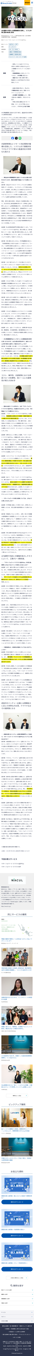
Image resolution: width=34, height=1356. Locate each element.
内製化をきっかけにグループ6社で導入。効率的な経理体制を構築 (16, 1159)
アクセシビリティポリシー (25, 1334)
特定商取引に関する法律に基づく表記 (20, 1329)
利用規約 (7, 1329)
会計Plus (11, 44)
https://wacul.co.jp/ (6, 906)
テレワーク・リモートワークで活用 (17, 57)
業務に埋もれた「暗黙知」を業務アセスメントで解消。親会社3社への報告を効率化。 (16, 1027)
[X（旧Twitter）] (16, 138)
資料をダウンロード (17, 1202)
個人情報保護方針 (14, 1326)
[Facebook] (12, 138)
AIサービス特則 (17, 1337)
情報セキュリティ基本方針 (26, 1326)
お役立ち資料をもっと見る (17, 1278)
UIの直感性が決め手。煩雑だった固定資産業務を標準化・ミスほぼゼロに (16, 1057)
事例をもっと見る (17, 1095)
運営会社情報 (5, 1326)
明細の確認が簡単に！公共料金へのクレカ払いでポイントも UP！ (16, 940)
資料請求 (27, 2)
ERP (17, 44)
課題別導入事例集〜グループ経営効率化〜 (14, 1263)
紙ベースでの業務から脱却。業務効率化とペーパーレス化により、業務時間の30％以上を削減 (16, 1130)
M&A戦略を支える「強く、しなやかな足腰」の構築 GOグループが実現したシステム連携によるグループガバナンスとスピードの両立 (16, 1086)
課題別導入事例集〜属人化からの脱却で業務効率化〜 (16, 1197)
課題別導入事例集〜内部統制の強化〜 (13, 1230)
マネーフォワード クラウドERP (11, 867)
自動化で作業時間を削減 (15, 52)
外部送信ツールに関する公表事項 (17, 1331)
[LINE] (20, 138)
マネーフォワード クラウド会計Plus (12, 864)
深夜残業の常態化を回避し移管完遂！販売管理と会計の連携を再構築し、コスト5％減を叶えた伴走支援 (16, 969)
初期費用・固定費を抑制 (15, 54)
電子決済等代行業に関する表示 (10, 1334)
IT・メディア (12, 47)
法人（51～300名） (14, 49)
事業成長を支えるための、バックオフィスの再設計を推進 (16, 998)
